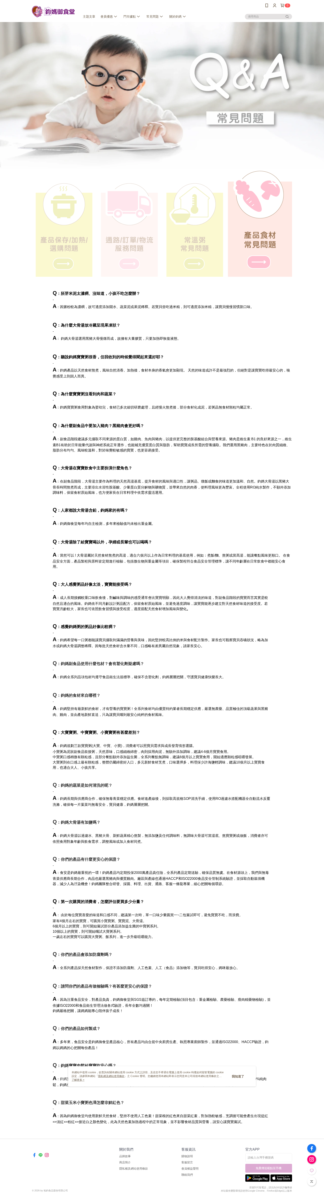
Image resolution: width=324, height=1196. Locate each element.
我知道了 (238, 1076)
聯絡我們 (187, 1174)
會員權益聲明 (190, 1168)
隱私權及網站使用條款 (133, 1168)
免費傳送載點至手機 (268, 1168)
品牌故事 (125, 1156)
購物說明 (187, 1156)
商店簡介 (125, 1162)
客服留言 (187, 1162)
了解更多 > (78, 1079)
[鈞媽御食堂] (53, 11)
